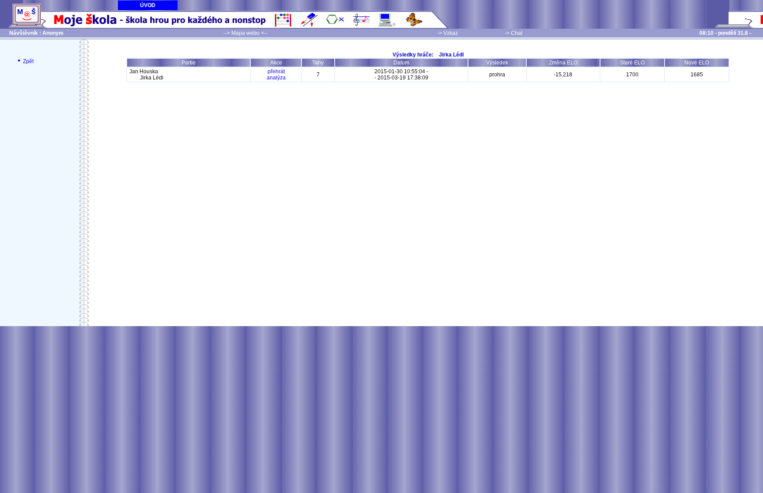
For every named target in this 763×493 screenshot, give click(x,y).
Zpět (28, 61)
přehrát (276, 71)
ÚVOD (147, 5)
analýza (276, 78)
